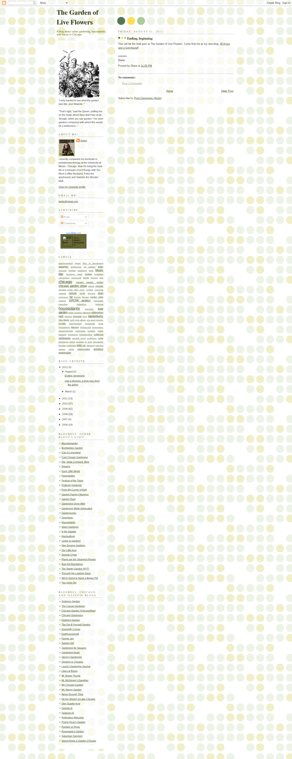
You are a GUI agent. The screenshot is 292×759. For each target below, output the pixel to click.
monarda (77, 316)
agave (78, 263)
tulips (79, 345)
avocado (63, 270)
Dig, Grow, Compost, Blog (75, 462)
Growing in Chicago (72, 662)
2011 (65, 398)
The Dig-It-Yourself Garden (76, 624)
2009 (65, 408)
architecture (76, 267)
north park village (78, 320)
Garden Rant (68, 499)
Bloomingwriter (70, 443)
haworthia (63, 304)
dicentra (91, 293)
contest (89, 290)
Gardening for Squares (74, 648)
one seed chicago (95, 320)
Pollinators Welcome (73, 717)
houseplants (69, 308)
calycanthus (64, 278)
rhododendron (85, 334)
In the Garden (69, 531)
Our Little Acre (69, 550)
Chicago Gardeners (72, 615)
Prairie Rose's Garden (73, 722)
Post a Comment (132, 83)
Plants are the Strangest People (79, 559)
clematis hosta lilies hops (71, 290)
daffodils (73, 293)
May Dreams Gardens (73, 545)
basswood (82, 270)
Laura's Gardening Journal (76, 666)
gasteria (62, 301)
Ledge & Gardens (71, 541)
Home (169, 91)
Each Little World (71, 471)
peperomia (90, 324)
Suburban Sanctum (72, 736)
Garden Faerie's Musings (75, 494)
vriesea (62, 349)
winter (71, 349)
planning (75, 327)
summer (62, 345)
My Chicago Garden (72, 685)
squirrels (80, 342)
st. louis (88, 342)
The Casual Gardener (73, 606)
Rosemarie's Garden (73, 731)
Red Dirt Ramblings (72, 564)
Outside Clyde (69, 554)
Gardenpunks (69, 513)
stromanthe (98, 342)
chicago (65, 282)
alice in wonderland (93, 263)
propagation (97, 327)
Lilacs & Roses (70, 671)
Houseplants (68, 522)
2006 (65, 424)
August (69, 371)
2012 (65, 367)
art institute (90, 267)
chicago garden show (73, 285)
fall (71, 297)
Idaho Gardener (70, 527)
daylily (82, 293)
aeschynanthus (66, 263)
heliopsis (99, 304)
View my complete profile (72, 187)
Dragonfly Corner (71, 629)
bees (91, 270)
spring (72, 342)
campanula (76, 278)
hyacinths (89, 309)
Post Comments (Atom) (147, 98)
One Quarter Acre (71, 703)
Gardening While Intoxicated (77, 508)
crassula (62, 293)
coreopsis (99, 290)
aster (100, 266)
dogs (100, 293)
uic (84, 345)
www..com (73, 233)
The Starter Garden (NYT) (75, 568)
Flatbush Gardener (72, 485)
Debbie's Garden (71, 620)
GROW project (80, 300)
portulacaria (85, 327)
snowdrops (64, 342)
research (63, 334)
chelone (94, 278)
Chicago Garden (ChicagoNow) (79, 610)
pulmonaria (80, 331)
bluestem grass (74, 274)
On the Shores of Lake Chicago (78, 699)
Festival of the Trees (72, 480)
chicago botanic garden (89, 282)
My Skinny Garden (71, 689)
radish (100, 331)
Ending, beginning (140, 38)
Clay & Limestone (71, 452)
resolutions (73, 334)
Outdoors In (68, 713)
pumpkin (91, 331)
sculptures (92, 338)
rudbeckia (98, 334)
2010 (65, 403)
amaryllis (63, 266)
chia (101, 278)
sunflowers (71, 345)
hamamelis (98, 301)
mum (85, 316)
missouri (68, 316)
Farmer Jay (68, 638)
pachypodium (75, 324)
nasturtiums (95, 316)
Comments (69, 223)
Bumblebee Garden (72, 448)
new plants (64, 320)
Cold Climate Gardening (75, 457)
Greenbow (67, 517)
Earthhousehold (70, 634)
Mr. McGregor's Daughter (75, 680)
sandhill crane (79, 338)
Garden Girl (68, 643)
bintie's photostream (79, 242)
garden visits (96, 297)
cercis (86, 278)
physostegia (64, 327)
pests (100, 324)
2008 (65, 414)
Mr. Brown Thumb (71, 675)
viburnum (90, 345)
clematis (99, 286)
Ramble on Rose (71, 727)
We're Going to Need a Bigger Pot (80, 578)
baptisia (72, 270)
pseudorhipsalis (66, 331)
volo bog (99, 345)
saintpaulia (65, 338)
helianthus (81, 304)
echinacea (63, 297)
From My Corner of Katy (74, 489)
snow (100, 338)
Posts (66, 217)
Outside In (67, 708)
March (69, 391)
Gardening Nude (71, 652)
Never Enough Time (72, 694)
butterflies (98, 274)
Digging (66, 466)
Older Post (227, 91)
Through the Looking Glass (76, 573)
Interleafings (68, 536)
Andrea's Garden (71, 601)
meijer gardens (75, 313)
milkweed (86, 313)
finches (77, 297)
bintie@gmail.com (68, 201)
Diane (83, 140)
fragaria (85, 297)
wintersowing (83, 349)
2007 (65, 419)
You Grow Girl (69, 582)
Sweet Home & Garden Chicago (79, 741)
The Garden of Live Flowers (77, 17)
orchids (62, 323)
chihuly (91, 286)
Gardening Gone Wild (73, 503)
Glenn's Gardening (72, 657)
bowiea (88, 274)
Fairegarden (68, 475)
